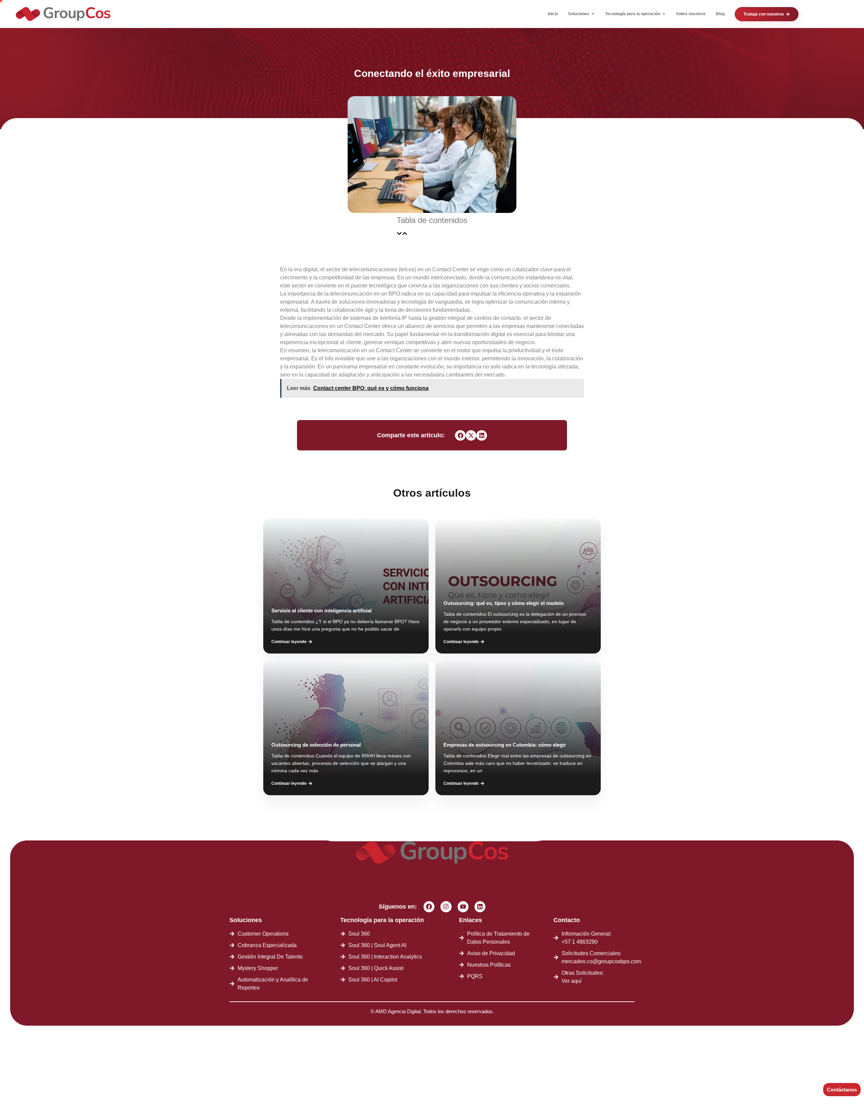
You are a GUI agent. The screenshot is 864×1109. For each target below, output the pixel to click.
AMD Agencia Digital (398, 1011)
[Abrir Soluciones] (593, 14)
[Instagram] (445, 906)
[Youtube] (463, 906)
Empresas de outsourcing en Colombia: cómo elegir (504, 745)
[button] (399, 233)
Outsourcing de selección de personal (316, 745)
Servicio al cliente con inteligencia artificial (321, 610)
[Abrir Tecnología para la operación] (664, 14)
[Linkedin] (480, 906)
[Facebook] (429, 906)
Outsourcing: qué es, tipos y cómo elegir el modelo (503, 603)
